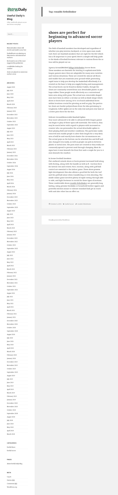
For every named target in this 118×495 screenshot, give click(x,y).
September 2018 (12, 413)
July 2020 (10, 338)
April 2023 (10, 224)
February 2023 (12, 231)
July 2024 (10, 173)
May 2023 (10, 221)
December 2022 (12, 238)
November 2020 (12, 324)
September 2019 (12, 372)
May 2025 (10, 139)
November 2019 (12, 365)
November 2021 (12, 283)
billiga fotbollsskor (77, 67)
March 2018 (11, 434)
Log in (9, 477)
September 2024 (12, 166)
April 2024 (10, 183)
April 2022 (10, 266)
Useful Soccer (11, 451)
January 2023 (11, 235)
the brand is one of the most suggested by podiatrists (16, 62)
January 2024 (11, 194)
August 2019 (11, 376)
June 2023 (10, 218)
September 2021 (12, 290)
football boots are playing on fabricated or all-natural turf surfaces (16, 55)
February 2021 (12, 314)
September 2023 (12, 207)
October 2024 (11, 163)
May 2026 (10, 97)
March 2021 (11, 310)
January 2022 (11, 276)
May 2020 (10, 345)
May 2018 (10, 427)
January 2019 (11, 400)
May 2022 (10, 262)
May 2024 (10, 180)
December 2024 (12, 156)
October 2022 (11, 245)
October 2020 (11, 328)
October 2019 (11, 369)
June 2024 (10, 176)
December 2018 (12, 403)
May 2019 (10, 386)
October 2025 (11, 121)
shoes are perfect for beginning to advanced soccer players (75, 36)
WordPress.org (12, 487)
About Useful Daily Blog (14, 464)
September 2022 (12, 248)
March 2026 (11, 104)
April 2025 (10, 142)
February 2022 (12, 273)
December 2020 (12, 321)
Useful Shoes (11, 447)
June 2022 (10, 259)
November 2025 (12, 118)
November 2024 (12, 159)
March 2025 (11, 145)
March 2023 (11, 228)
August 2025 (11, 128)
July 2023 (10, 214)
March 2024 (11, 187)
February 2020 (12, 355)
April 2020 (10, 348)
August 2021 (11, 293)
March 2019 (11, 393)
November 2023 (12, 200)
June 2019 (10, 382)
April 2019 (10, 389)
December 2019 (12, 362)
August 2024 (11, 169)
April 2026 (10, 101)
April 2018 (10, 431)
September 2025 (12, 125)
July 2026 (10, 90)
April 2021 (10, 307)
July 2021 (10, 297)
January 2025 (11, 152)
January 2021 (11, 317)
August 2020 (11, 334)
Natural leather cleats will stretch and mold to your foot (16, 49)
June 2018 (10, 424)
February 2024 (12, 190)
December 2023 (12, 197)
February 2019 (12, 396)
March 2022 (11, 269)
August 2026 (11, 87)
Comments (12, 484)
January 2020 (11, 358)
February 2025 (12, 149)
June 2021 (10, 300)
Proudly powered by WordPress (59, 220)
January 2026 (11, 111)
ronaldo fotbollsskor (78, 183)
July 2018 (10, 420)
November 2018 (12, 407)
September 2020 (12, 331)
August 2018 (11, 417)
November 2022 (12, 242)
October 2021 (11, 286)
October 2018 (11, 410)
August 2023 (11, 211)
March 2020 (11, 352)
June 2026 (10, 94)
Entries (11, 480)
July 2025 (10, 132)
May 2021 (10, 303)
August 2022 (11, 252)
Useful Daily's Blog (16, 17)
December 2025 (12, 115)
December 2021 (12, 279)
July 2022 (10, 255)
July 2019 (10, 379)
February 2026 (12, 108)
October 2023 (11, 204)
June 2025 (10, 135)
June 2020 (10, 341)
